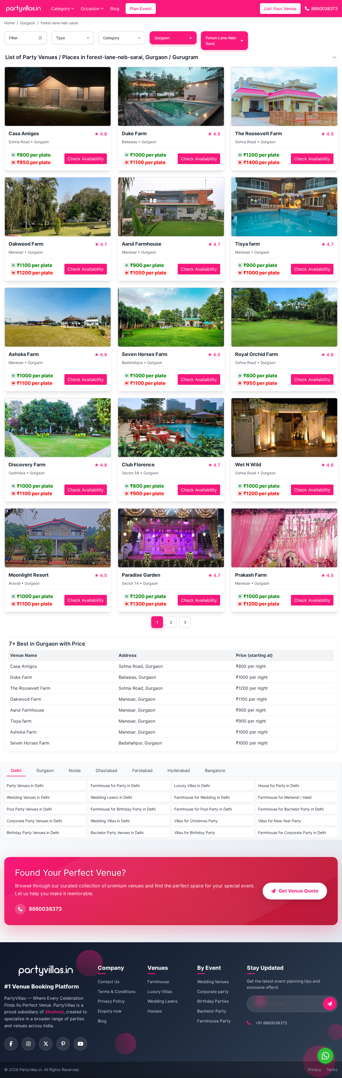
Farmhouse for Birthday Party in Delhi (123, 809)
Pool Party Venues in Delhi (29, 809)
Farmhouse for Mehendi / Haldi (285, 797)
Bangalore (215, 770)
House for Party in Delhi (278, 785)
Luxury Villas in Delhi (192, 785)
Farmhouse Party (214, 1020)
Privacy (314, 1069)
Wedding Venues (213, 981)
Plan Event (140, 8)
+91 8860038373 (271, 1023)
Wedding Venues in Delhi (28, 797)
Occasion (90, 8)
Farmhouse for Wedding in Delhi (202, 797)
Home (9, 23)
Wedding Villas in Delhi (110, 821)
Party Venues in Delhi (25, 785)
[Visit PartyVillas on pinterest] (63, 1043)
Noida (75, 770)
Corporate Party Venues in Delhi (34, 821)
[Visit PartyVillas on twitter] (45, 1043)
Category (60, 8)
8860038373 (324, 8)
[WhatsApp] (325, 1056)
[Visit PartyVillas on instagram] (28, 1043)
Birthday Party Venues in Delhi (33, 832)
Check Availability (86, 158)
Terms (332, 1069)
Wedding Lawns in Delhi (111, 797)
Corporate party (212, 991)
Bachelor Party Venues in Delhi (117, 832)
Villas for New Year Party (279, 821)
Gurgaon (27, 23)
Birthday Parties (213, 1001)
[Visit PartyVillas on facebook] (11, 1043)
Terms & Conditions (116, 991)
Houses (154, 1011)
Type (60, 38)
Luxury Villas (159, 991)
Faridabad (142, 770)
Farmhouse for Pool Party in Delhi (203, 809)
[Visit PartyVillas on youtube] (80, 1043)
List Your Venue (280, 8)
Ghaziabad (106, 770)
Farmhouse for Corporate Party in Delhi (292, 832)
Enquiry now (109, 1011)
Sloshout (54, 1011)
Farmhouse (158, 981)
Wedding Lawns (162, 1001)
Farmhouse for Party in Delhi (115, 785)
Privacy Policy (111, 1001)
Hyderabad (179, 770)
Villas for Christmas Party (196, 821)
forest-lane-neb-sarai (59, 23)
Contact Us (108, 981)
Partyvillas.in (31, 1069)
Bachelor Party (211, 1011)
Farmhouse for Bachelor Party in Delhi (291, 809)
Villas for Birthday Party (194, 832)
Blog (114, 8)
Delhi (16, 770)
